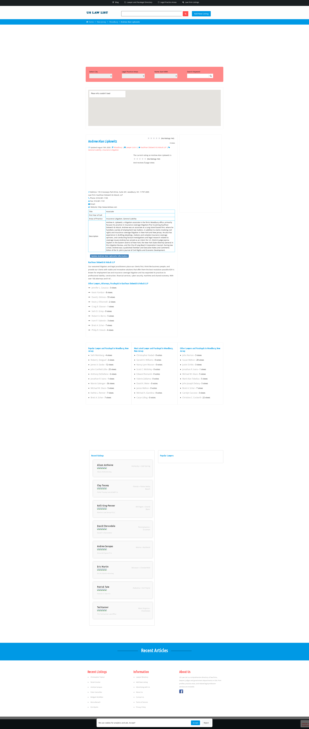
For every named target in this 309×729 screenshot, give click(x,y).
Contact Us (140, 697)
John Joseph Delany (191, 383)
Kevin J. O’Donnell (99, 301)
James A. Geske (97, 364)
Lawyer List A (131, 147)
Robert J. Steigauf (98, 360)
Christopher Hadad (145, 355)
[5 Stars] (159, 138)
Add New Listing (201, 13)
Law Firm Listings (192, 2)
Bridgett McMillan (96, 697)
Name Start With (161, 72)
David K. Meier (143, 383)
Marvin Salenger (98, 383)
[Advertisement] (154, 45)
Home (91, 22)
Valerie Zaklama (144, 378)
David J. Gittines (99, 297)
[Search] (185, 13)
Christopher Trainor (97, 677)
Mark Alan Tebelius (191, 378)
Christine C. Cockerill (191, 397)
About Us (139, 692)
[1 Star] (148, 138)
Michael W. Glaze (98, 388)
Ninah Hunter (95, 682)
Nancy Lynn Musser (145, 364)
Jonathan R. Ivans (98, 378)
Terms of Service (142, 702)
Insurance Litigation (111, 150)
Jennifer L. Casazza (100, 287)
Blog (117, 2)
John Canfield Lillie (99, 369)
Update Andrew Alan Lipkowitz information (109, 256)
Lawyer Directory (142, 677)
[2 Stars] (151, 138)
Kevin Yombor (98, 292)
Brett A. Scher (98, 325)
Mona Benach (95, 702)
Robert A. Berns (99, 316)
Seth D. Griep (98, 311)
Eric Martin (94, 707)
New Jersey (101, 22)
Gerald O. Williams (145, 360)
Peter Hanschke (96, 692)
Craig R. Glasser (99, 306)
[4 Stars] (156, 138)
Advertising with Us (143, 687)
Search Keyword (193, 72)
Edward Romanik (144, 374)
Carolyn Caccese (189, 393)
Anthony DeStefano (99, 374)
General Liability (94, 150)
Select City (93, 72)
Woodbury (113, 22)
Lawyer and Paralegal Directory (139, 2)
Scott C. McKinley (144, 369)
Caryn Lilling (142, 397)
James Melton (143, 388)
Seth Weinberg (97, 355)
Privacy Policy (141, 707)
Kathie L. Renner (98, 393)
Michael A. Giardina (145, 393)
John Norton (188, 355)
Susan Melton (188, 360)
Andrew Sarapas (96, 687)
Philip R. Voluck (98, 330)
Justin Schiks (188, 364)
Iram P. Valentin (99, 320)
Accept (195, 723)
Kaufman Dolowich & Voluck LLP (153, 147)
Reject (206, 723)
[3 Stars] (154, 138)
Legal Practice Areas (168, 2)
